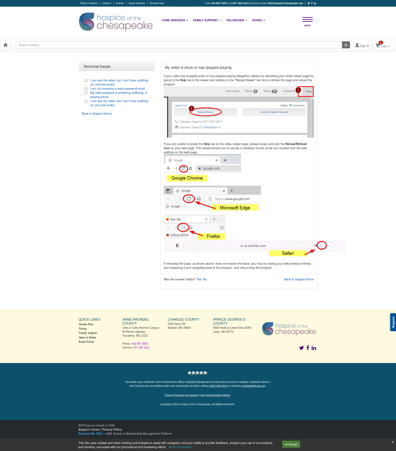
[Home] (5, 45)
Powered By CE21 (91, 433)
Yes (199, 279)
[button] (307, 19)
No (205, 279)
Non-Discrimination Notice (215, 395)
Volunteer (235, 20)
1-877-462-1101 (240, 3)
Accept (292, 444)
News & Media (137, 3)
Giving (257, 20)
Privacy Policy (112, 429)
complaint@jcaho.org (253, 385)
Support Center (89, 429)
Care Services (174, 20)
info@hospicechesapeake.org (285, 3)
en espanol (191, 395)
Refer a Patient (88, 3)
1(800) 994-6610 (218, 385)
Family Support (206, 20)
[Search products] (346, 44)
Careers (106, 3)
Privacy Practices (174, 395)
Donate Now (157, 3)
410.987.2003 (140, 343)
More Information (180, 447)
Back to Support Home (97, 113)
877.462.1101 (141, 347)
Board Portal (86, 341)
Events (120, 3)
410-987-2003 (219, 3)
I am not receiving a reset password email (117, 88)
